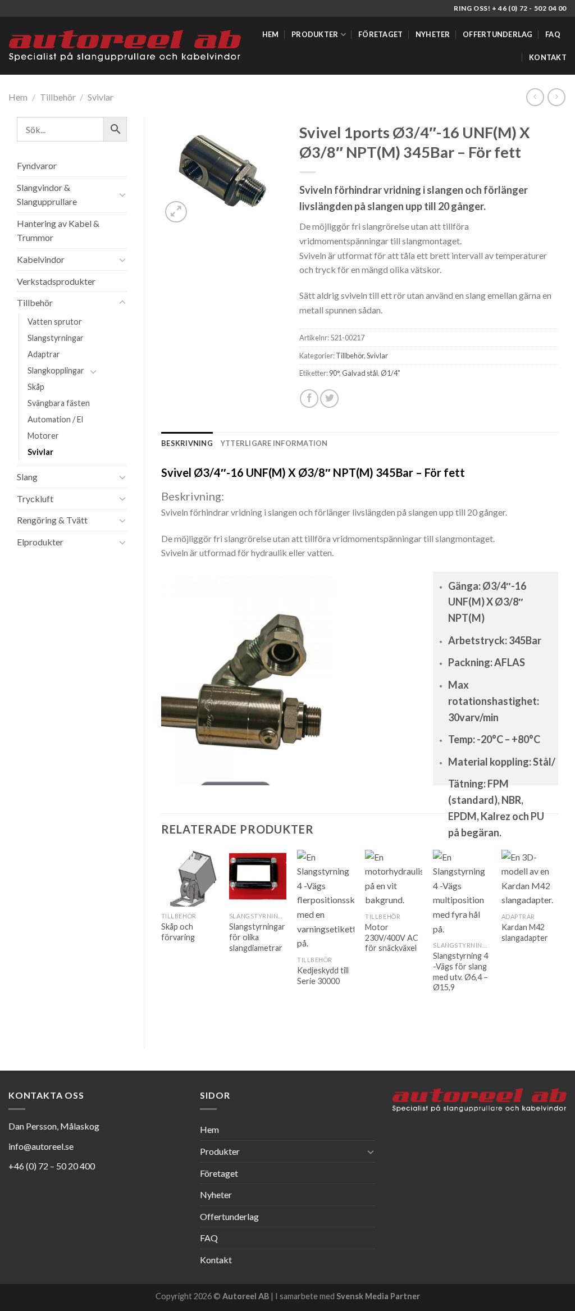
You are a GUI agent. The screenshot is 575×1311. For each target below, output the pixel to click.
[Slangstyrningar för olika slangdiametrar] (257, 878)
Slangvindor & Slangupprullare (47, 194)
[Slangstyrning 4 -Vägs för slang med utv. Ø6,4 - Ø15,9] (461, 893)
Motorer (43, 435)
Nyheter (433, 34)
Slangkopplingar (56, 370)
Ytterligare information (274, 443)
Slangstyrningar (56, 338)
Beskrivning (187, 443)
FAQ (552, 34)
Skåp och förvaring (178, 932)
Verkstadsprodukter (56, 281)
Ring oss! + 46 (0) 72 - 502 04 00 (510, 8)
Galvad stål (360, 372)
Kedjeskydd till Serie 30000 (323, 976)
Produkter (314, 34)
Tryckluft (35, 498)
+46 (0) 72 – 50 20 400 (51, 1165)
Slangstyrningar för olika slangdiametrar (257, 937)
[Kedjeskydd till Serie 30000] (325, 900)
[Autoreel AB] (124, 45)
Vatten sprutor (55, 321)
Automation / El (55, 419)
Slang (27, 476)
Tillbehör (58, 97)
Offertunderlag (498, 34)
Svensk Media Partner (378, 1296)
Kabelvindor (41, 259)
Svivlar (100, 97)
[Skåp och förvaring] (189, 878)
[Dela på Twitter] (329, 398)
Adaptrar (44, 354)
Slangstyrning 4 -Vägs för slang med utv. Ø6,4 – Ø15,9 (460, 971)
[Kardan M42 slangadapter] (530, 878)
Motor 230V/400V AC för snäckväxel (391, 937)
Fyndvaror (37, 165)
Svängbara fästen (59, 403)
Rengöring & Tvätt (52, 520)
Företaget (380, 34)
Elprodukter (40, 541)
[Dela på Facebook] (309, 398)
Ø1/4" (390, 372)
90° (334, 372)
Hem (270, 34)
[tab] (187, 443)
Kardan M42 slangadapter (524, 932)
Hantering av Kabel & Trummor (58, 230)
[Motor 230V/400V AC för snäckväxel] (393, 878)
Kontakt (548, 57)
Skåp (36, 387)
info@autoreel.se (41, 1146)
